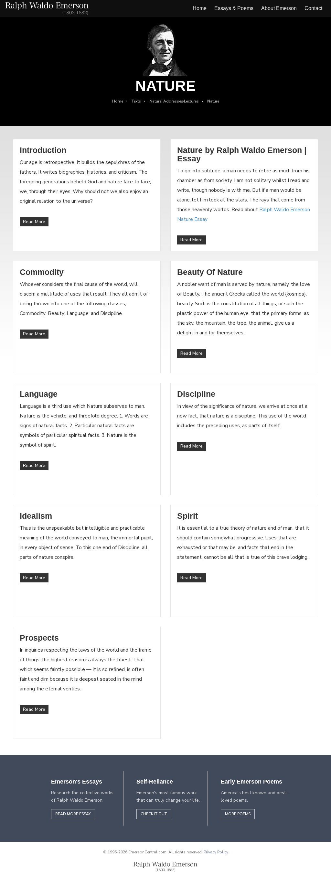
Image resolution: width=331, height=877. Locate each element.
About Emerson (279, 8)
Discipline (196, 393)
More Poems (238, 814)
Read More (34, 222)
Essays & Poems (233, 8)
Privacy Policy (216, 852)
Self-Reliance (154, 781)
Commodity (42, 271)
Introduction (43, 150)
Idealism (36, 515)
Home (200, 8)
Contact (313, 8)
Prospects (39, 637)
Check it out (154, 814)
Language (39, 393)
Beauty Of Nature (210, 271)
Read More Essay (73, 814)
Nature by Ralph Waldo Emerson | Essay (241, 154)
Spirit (187, 515)
